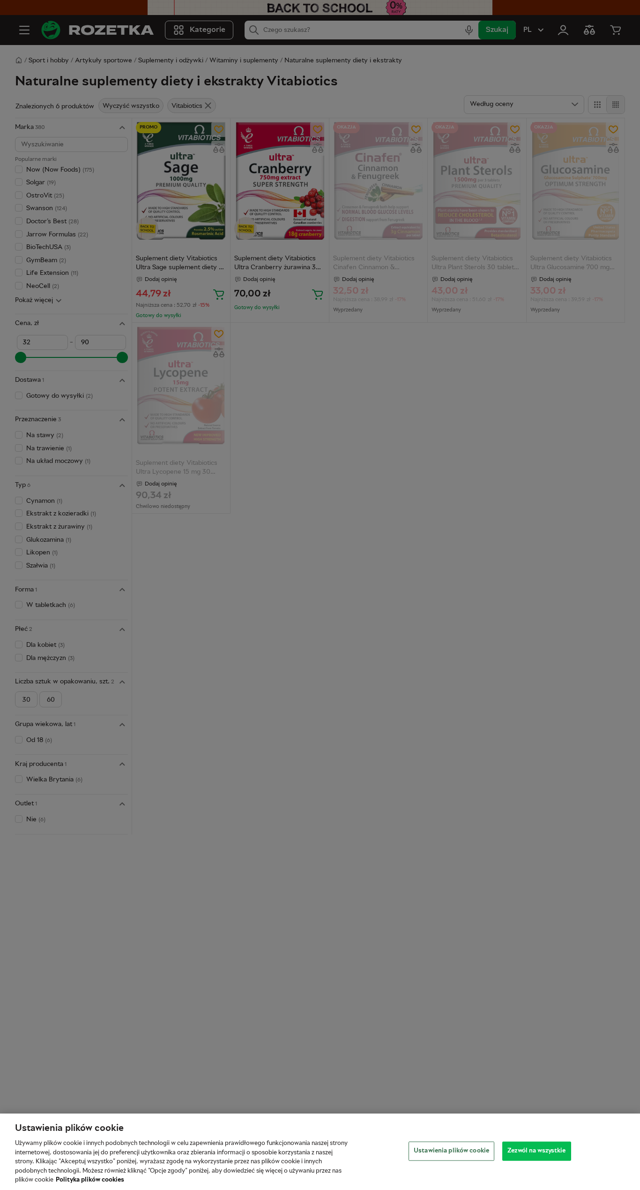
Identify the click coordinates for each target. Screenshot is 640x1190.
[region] (320, 1152)
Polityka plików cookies (90, 1180)
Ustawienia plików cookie (451, 1150)
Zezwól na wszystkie (536, 1150)
